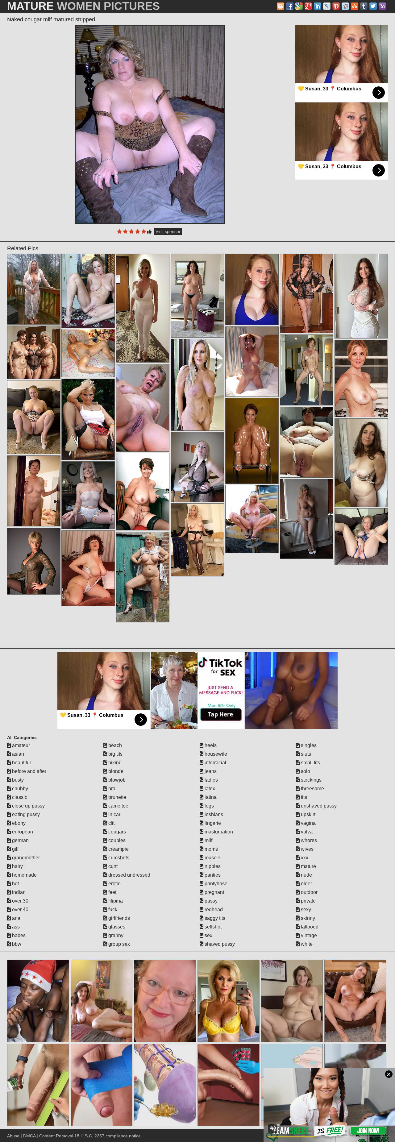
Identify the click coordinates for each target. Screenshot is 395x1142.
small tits (310, 762)
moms (210, 849)
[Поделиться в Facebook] (289, 6)
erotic (113, 883)
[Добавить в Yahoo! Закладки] (382, 6)
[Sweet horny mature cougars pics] (252, 519)
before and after (28, 771)
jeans (210, 771)
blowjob (116, 780)
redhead (213, 909)
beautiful (21, 762)
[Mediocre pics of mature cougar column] (33, 490)
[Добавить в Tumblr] (364, 6)
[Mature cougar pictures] (361, 536)
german (20, 840)
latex (209, 788)
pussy (210, 900)
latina (210, 797)
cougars (116, 831)
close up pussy (28, 805)
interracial (214, 762)
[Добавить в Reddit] (345, 6)
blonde (115, 771)
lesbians (213, 814)
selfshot (212, 926)
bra (111, 788)
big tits (115, 754)
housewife (215, 754)
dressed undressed (128, 875)
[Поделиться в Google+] (308, 6)
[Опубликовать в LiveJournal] (327, 6)
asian (17, 754)
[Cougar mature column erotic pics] (197, 296)
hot (15, 883)
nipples (212, 866)
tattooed (309, 926)
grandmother (25, 857)
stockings (311, 780)
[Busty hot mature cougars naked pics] (306, 442)
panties (212, 875)
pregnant (213, 892)
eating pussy (25, 814)
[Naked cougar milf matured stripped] (150, 124)
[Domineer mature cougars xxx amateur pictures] (142, 408)
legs (208, 805)
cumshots (118, 857)
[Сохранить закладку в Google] (299, 6)
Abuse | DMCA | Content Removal (40, 1135)
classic (19, 797)
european (22, 831)
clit (110, 823)
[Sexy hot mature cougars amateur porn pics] (252, 441)
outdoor (309, 892)
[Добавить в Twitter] (373, 6)
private (308, 900)
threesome (312, 788)
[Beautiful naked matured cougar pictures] (88, 419)
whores (308, 840)
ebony (18, 823)
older (306, 883)
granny (115, 935)
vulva (306, 831)
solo (305, 771)
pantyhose (215, 883)
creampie (118, 849)
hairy (17, 866)
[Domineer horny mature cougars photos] (142, 577)
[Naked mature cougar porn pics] (306, 293)
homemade (24, 875)
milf (207, 840)
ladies (210, 780)
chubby (19, 788)
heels (210, 745)
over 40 (19, 909)
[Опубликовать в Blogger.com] (280, 6)
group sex (118, 944)
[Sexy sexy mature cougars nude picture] (33, 352)
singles (308, 745)
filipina (115, 900)
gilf (15, 849)
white (306, 944)
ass (15, 926)
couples (116, 840)
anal (16, 918)
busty (17, 780)
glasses (116, 926)
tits (303, 797)
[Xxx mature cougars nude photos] (33, 561)
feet (111, 892)
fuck (112, 909)
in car (113, 814)
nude (306, 875)
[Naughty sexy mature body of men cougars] (88, 353)
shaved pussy (219, 944)
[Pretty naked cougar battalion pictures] (306, 519)
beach (114, 745)
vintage (308, 935)
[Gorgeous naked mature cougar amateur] (142, 491)
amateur (20, 745)
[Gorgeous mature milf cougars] (88, 291)
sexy (305, 909)
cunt (112, 866)
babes (18, 935)
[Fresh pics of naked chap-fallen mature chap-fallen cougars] (361, 462)
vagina (308, 823)
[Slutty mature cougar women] (33, 289)
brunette (116, 797)
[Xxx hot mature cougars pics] (361, 378)
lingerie (212, 823)
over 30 (19, 900)
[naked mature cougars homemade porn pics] (197, 385)
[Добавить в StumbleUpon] (354, 6)
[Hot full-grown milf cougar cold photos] (197, 539)
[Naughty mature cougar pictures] (88, 495)
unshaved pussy (318, 805)
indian (18, 892)
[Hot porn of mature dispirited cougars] (142, 308)
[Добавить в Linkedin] (317, 6)
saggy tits (214, 918)
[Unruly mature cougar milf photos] (306, 369)
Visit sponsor (168, 231)
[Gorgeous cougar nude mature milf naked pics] (88, 568)
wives (307, 849)
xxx (304, 857)
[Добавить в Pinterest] (336, 6)
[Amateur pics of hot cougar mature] (33, 417)
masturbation (218, 831)
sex (207, 935)
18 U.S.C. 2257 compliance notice (107, 1135)
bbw (16, 944)
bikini (113, 762)
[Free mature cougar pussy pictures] (252, 361)
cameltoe (117, 805)
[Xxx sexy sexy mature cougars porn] (361, 296)
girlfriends (118, 918)
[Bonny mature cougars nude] (197, 467)
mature (308, 866)
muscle (211, 857)
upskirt (307, 814)
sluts (305, 754)
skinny (307, 918)
